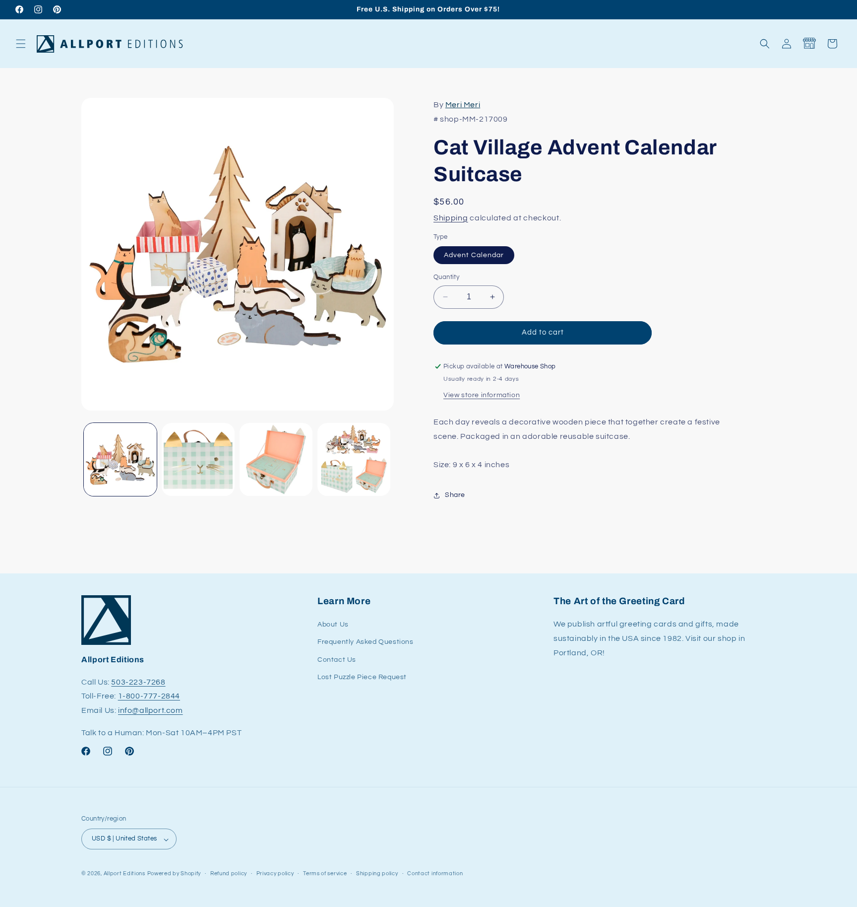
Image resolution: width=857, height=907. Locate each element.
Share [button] (455, 494)
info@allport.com (150, 711)
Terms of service (325, 873)
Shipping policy (377, 873)
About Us (333, 625)
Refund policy (228, 873)
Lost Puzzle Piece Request (362, 677)
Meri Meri (462, 105)
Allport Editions (124, 874)
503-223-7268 (138, 682)
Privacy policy (275, 873)
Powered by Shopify (174, 874)
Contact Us (336, 659)
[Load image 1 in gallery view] (120, 459)
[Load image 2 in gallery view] (198, 459)
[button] (21, 44)
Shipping (450, 218)
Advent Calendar (474, 255)
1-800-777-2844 (149, 696)
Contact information (435, 873)
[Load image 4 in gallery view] (353, 459)
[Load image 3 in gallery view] (276, 459)
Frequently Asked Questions (365, 642)
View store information (481, 395)
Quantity (446, 277)
